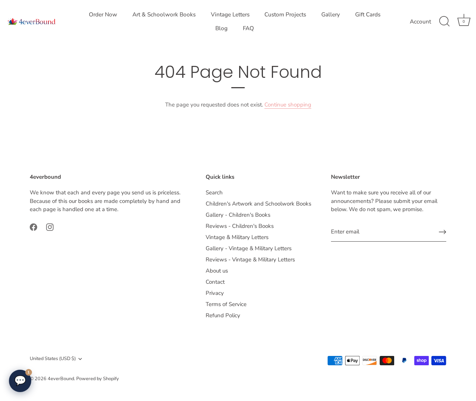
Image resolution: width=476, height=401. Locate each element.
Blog (221, 28)
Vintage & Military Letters (237, 237)
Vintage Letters (230, 14)
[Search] (444, 21)
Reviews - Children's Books (240, 226)
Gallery (330, 14)
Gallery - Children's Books (238, 215)
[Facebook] (33, 226)
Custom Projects (285, 14)
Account (420, 21)
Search (214, 192)
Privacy (215, 293)
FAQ (248, 28)
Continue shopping (287, 104)
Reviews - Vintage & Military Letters (250, 259)
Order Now (103, 14)
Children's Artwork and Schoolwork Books (258, 203)
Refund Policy (223, 315)
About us (217, 270)
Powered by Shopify (97, 378)
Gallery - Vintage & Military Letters (249, 248)
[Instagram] (50, 226)
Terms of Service (226, 304)
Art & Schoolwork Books (164, 14)
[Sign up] (442, 232)
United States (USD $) (53, 359)
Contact (215, 282)
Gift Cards (367, 14)
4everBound (61, 378)
